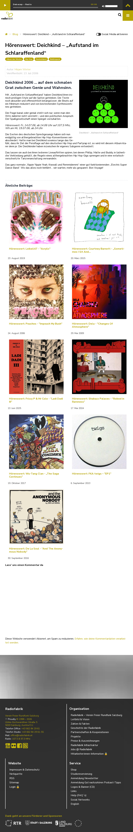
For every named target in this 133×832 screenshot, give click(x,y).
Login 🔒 (14, 787)
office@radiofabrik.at (21, 735)
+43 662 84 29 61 (30, 728)
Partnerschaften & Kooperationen (90, 732)
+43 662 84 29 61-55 (33, 732)
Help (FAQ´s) (78, 795)
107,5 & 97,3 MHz (21, 738)
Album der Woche (14, 59)
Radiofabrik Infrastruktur (84, 745)
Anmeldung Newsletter (84, 778)
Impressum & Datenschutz (24, 769)
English (75, 804)
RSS (11, 778)
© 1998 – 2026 (24, 719)
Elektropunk (55, 59)
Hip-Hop (28, 59)
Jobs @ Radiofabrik (81, 749)
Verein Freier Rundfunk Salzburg (22, 715)
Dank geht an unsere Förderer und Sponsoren (33, 816)
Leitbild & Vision (80, 719)
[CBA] (7, 745)
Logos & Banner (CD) (83, 787)
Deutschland (41, 59)
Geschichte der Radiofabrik (86, 728)
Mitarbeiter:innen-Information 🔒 (89, 754)
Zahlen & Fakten (80, 724)
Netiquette (15, 774)
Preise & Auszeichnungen (85, 741)
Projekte (76, 736)
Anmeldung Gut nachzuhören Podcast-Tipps (96, 782)
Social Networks (80, 799)
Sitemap (14, 782)
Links (74, 791)
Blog (15, 34)
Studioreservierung (81, 774)
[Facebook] (19, 745)
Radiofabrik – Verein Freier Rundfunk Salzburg (96, 715)
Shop (74, 769)
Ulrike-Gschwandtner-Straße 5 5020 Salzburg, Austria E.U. (21, 724)
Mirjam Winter (22, 69)
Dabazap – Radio (22, 4)
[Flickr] (13, 745)
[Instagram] (25, 745)
